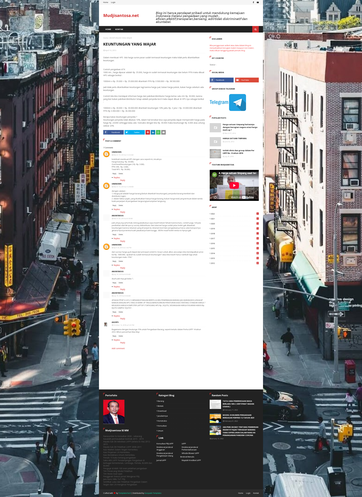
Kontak (256, 493)
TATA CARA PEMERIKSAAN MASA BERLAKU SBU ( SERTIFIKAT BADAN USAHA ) (238, 404)
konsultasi (162, 425)
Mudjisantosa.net (121, 15)
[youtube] (257, 2)
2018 (234, 233)
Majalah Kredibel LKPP (191, 460)
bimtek (160, 406)
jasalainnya (163, 416)
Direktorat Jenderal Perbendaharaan (190, 448)
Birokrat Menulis (187, 456)
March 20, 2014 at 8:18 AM (123, 218)
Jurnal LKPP (161, 460)
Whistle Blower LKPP (190, 453)
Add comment (118, 348)
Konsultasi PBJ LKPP (165, 443)
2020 (234, 223)
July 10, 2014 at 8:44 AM (122, 296)
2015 (234, 248)
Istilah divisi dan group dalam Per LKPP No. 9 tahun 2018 (238, 151)
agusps (115, 322)
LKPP (184, 443)
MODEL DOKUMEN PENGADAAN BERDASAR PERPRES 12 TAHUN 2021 (238, 416)
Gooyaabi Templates (153, 493)
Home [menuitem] (108, 29)
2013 (234, 258)
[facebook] (253, 2)
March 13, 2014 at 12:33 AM (123, 155)
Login (113, 2)
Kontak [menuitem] (119, 29)
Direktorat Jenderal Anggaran (165, 448)
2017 (234, 238)
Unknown (116, 152)
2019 (234, 228)
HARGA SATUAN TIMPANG (235, 138)
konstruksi (162, 421)
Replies (117, 177)
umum (160, 430)
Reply (114, 174)
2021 (234, 218)
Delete (121, 174)
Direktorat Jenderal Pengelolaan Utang (165, 454)
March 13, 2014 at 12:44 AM (123, 187)
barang (161, 401)
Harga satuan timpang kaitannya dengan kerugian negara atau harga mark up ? (240, 127)
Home (105, 2)
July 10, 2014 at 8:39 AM (122, 274)
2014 (234, 253)
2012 (234, 263)
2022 (234, 213)
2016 (234, 243)
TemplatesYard (124, 493)
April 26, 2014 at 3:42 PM (122, 248)
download (162, 411)
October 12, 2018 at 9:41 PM (124, 325)
